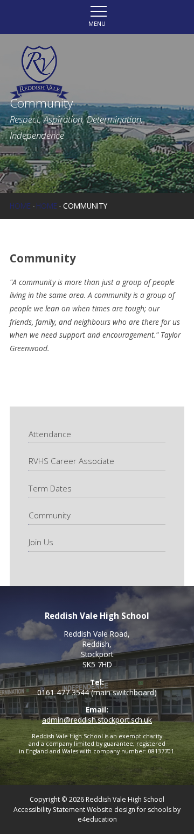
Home (20, 206)
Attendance (51, 434)
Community (85, 206)
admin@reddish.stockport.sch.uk (97, 720)
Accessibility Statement (49, 809)
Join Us (41, 542)
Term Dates (50, 488)
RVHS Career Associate (71, 460)
